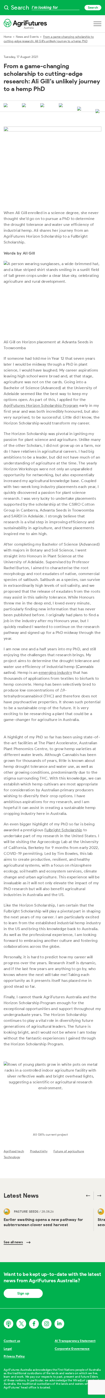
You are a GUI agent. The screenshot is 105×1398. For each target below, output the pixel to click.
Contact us (12, 1341)
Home (7, 36)
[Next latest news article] (97, 1196)
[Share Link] (80, 109)
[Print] (98, 111)
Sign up (23, 1293)
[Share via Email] (62, 105)
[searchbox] (52, 7)
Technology (12, 1157)
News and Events (27, 36)
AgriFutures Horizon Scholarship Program (41, 405)
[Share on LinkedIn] (43, 105)
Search (93, 7)
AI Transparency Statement (75, 1341)
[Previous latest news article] (88, 1196)
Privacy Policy (14, 1356)
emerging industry (55, 672)
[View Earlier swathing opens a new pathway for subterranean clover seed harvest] (47, 1219)
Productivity (39, 1151)
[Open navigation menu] (97, 24)
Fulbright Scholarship (63, 830)
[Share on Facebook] (25, 105)
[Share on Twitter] (7, 105)
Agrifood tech (14, 1151)
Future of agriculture (68, 1151)
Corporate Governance (72, 1348)
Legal (8, 1348)
